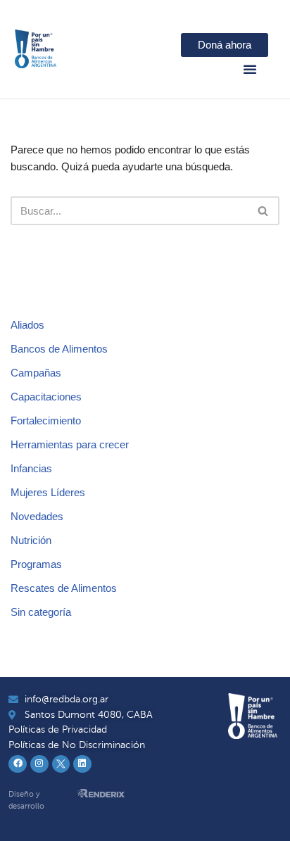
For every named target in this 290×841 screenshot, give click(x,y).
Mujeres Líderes (48, 492)
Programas (36, 564)
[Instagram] (39, 764)
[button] (249, 69)
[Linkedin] (82, 764)
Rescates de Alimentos (64, 588)
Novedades (37, 516)
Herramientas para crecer (70, 444)
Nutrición (31, 540)
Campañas (36, 373)
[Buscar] (263, 210)
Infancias (31, 468)
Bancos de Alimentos (59, 349)
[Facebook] (17, 764)
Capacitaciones (46, 397)
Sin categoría (41, 612)
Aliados (27, 325)
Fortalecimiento (46, 420)
